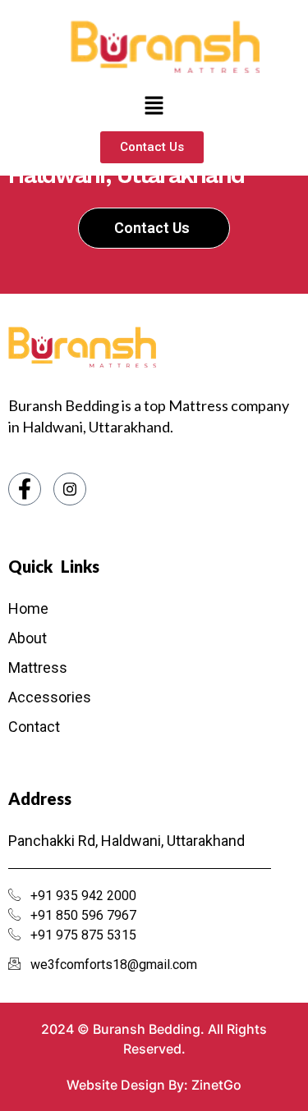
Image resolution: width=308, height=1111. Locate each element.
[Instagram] (69, 489)
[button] (153, 106)
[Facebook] (24, 489)
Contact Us (152, 227)
